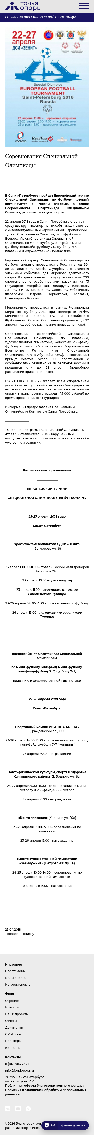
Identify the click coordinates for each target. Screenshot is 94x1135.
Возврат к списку (20, 934)
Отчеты (11, 1021)
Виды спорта (15, 978)
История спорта (17, 984)
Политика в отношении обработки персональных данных (45, 1092)
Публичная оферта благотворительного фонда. (43, 1085)
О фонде (12, 1000)
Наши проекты (17, 1014)
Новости (12, 1007)
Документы (14, 1027)
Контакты (12, 1048)
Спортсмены (15, 971)
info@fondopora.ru (19, 1070)
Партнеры (13, 1041)
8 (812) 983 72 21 (17, 1064)
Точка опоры (23, 6)
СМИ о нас (13, 1034)
